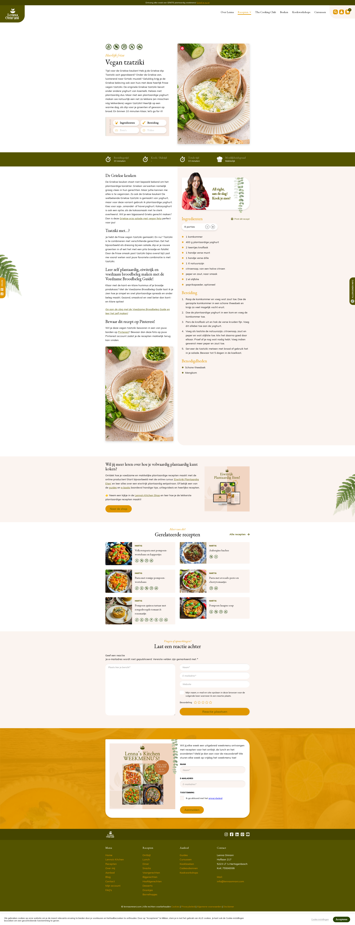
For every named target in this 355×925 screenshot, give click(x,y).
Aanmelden (211, 90)
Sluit (243, 11)
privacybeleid (213, 78)
